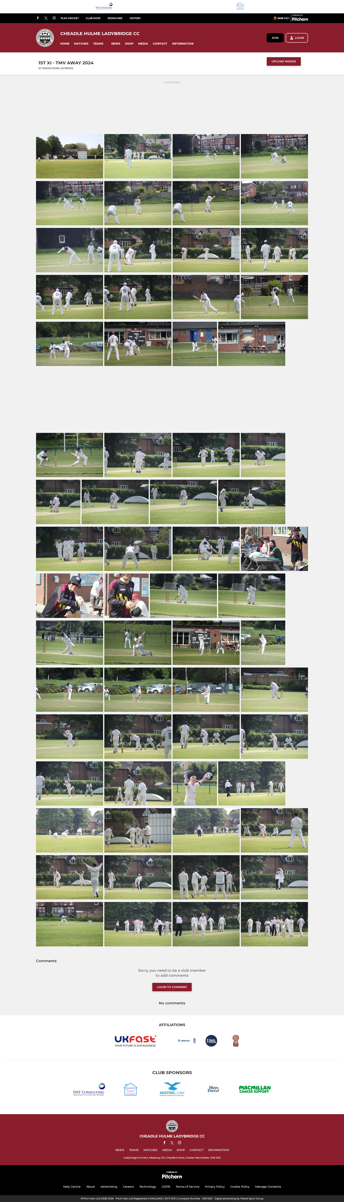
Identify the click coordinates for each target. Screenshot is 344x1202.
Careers (128, 1186)
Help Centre (72, 1186)
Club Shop (93, 18)
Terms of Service (187, 1186)
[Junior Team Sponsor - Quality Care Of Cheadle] (240, 6)
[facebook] (38, 18)
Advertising (109, 1186)
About (90, 1186)
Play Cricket (70, 18)
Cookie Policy (240, 1186)
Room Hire (115, 18)
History (135, 18)
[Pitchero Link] (300, 20)
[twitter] (46, 18)
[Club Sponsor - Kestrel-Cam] (172, 1089)
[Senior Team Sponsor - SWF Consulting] (104, 6)
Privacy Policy (215, 1186)
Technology (147, 1186)
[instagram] (54, 18)
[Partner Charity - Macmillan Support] (255, 1089)
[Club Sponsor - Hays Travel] (213, 1089)
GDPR (166, 1186)
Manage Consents (268, 1186)
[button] (65, 44)
